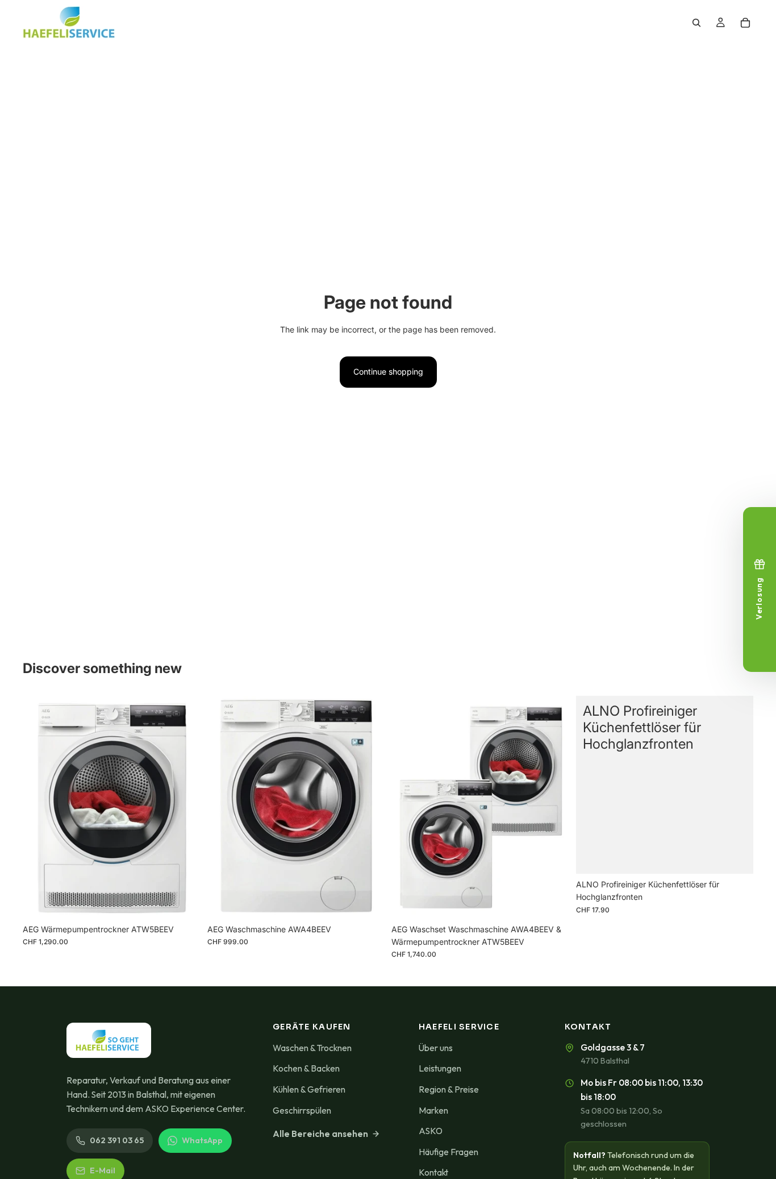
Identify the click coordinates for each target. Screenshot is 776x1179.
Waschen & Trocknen (312, 1047)
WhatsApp (202, 1140)
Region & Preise (449, 1089)
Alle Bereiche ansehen (320, 1133)
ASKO (431, 1130)
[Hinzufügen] (183, 901)
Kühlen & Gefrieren (309, 1089)
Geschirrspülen (302, 1110)
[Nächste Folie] (552, 807)
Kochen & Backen (306, 1068)
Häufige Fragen (448, 1151)
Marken (433, 1110)
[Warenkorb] (745, 22)
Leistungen (440, 1068)
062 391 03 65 (117, 1140)
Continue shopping (388, 371)
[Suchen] (696, 22)
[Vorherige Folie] (408, 807)
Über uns (436, 1047)
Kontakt (433, 1172)
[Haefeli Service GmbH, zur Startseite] (108, 1040)
